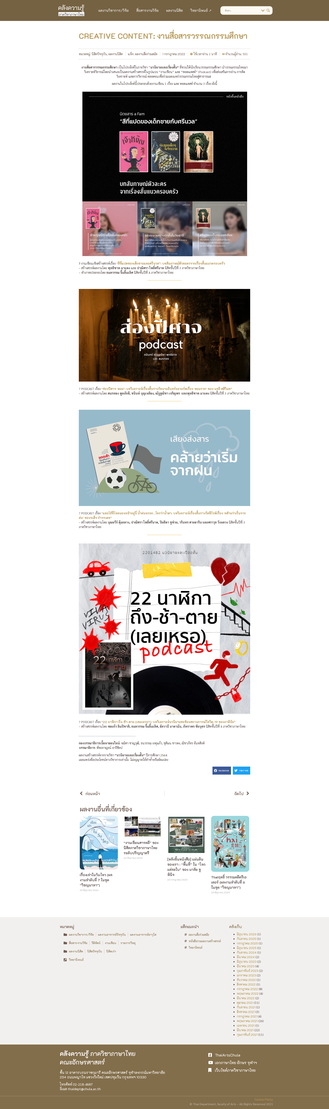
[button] (221, 771)
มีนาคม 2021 (245, 1030)
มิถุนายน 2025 (246, 948)
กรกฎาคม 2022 (247, 989)
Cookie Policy (264, 1099)
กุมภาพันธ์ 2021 (247, 1035)
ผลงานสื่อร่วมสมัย (146, 54)
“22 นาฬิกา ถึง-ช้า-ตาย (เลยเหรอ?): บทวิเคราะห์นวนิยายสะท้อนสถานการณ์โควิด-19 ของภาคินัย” (168, 722)
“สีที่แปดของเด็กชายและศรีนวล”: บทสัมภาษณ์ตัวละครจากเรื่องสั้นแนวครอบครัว (170, 263)
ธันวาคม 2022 (246, 980)
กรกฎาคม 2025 (247, 943)
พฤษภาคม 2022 (248, 993)
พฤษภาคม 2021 (247, 1021)
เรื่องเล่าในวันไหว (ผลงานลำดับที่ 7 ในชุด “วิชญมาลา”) (96, 880)
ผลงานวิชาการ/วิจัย (113, 10)
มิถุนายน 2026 (246, 934)
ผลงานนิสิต (174, 10)
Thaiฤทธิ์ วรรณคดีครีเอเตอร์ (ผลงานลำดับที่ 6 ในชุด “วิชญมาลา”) (229, 882)
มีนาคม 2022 (246, 998)
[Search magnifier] (268, 10)
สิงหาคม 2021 (246, 1012)
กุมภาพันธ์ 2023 (247, 971)
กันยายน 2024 (246, 952)
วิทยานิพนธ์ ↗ (201, 10)
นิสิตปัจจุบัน (99, 54)
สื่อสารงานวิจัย (147, 10)
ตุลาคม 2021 (245, 1003)
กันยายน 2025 (246, 939)
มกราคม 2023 (246, 975)
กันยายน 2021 (246, 1007)
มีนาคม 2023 (246, 966)
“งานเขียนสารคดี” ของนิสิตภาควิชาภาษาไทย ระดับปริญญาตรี (141, 847)
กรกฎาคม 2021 (247, 1016)
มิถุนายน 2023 (246, 961)
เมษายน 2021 (246, 1025)
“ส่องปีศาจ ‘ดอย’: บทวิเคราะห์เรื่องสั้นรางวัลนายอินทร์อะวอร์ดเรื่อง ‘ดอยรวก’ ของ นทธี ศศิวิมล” (166, 389)
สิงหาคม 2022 (246, 984)
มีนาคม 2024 (246, 957)
